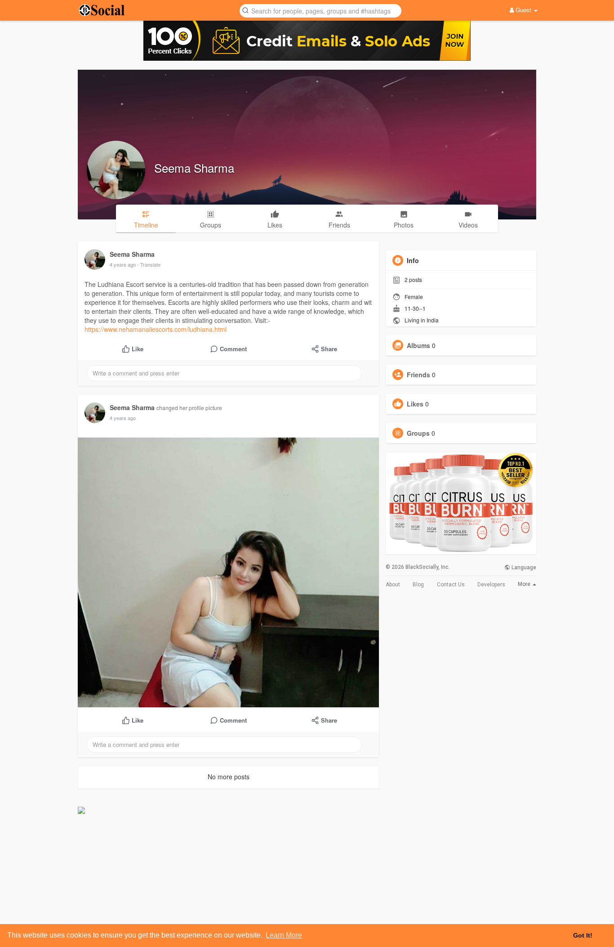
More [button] (525, 584)
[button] (320, 10)
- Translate (148, 264)
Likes (415, 403)
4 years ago (123, 264)
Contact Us (451, 584)
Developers (491, 584)
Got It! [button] (582, 935)
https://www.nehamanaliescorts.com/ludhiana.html (156, 329)
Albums (418, 345)
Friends (418, 374)
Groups (418, 433)
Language (523, 567)
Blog (418, 584)
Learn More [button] (284, 935)
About (393, 584)
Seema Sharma (194, 167)
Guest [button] (523, 9)
